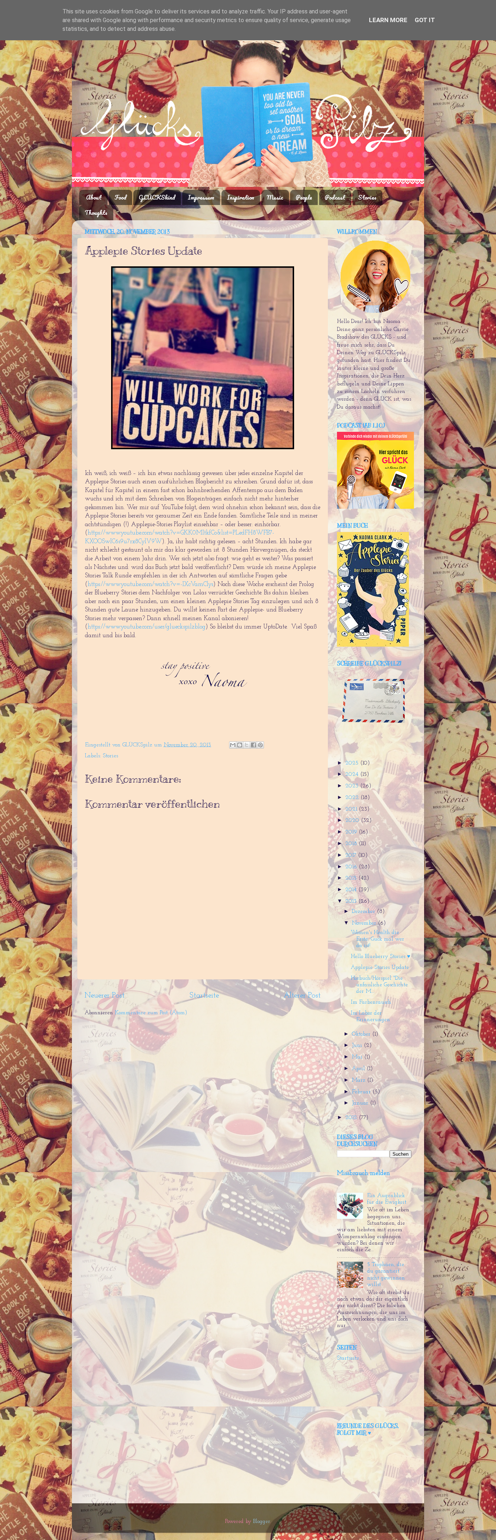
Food (120, 197)
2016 (352, 867)
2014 (351, 890)
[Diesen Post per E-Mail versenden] (232, 745)
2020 (353, 820)
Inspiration (240, 197)
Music (275, 197)
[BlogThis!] (239, 745)
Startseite (204, 995)
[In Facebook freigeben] (253, 745)
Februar (362, 1092)
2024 (352, 774)
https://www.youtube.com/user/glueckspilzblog (147, 627)
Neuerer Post (105, 995)
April (359, 1069)
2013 (351, 901)
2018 (352, 844)
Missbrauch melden (363, 1173)
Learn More (388, 20)
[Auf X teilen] (246, 745)
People (304, 197)
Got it (425, 20)
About (94, 197)
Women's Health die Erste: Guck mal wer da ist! (377, 939)
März (359, 1080)
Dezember (364, 911)
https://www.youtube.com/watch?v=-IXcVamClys (150, 584)
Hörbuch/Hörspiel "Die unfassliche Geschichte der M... (379, 985)
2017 (351, 855)
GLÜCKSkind (157, 197)
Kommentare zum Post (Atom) (151, 1013)
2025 (352, 763)
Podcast (335, 197)
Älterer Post (302, 995)
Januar (361, 1103)
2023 (352, 786)
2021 (352, 809)
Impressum (201, 197)
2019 (352, 832)
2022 (353, 797)
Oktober (362, 1034)
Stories (367, 197)
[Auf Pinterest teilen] (260, 745)
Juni (358, 1045)
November (365, 923)
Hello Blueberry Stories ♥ (380, 956)
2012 (352, 1118)
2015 (351, 878)
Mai (358, 1057)
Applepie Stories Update (380, 967)
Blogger (261, 1521)
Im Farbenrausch (371, 1002)
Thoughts (96, 212)
